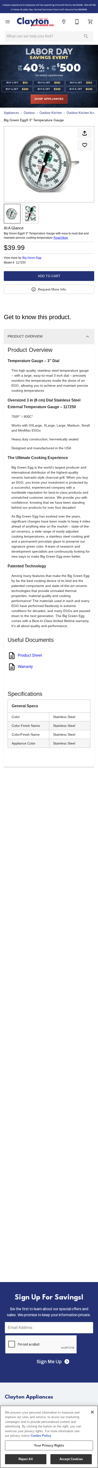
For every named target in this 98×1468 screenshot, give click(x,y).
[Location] (63, 21)
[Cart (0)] (90, 21)
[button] (7, 21)
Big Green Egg (31, 257)
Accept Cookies (71, 1459)
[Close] (92, 1412)
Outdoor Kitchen (50, 113)
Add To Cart (49, 276)
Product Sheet (30, 655)
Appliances (11, 113)
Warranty (25, 667)
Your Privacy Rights (49, 1445)
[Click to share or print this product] (84, 133)
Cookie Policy (41, 1435)
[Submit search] (86, 36)
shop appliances (49, 99)
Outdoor (29, 113)
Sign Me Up (49, 1361)
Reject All (26, 1459)
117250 (21, 262)
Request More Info (52, 289)
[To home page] (35, 21)
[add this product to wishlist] (84, 145)
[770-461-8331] (77, 21)
